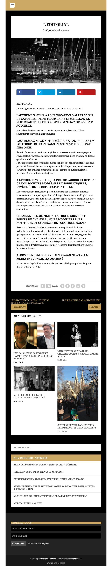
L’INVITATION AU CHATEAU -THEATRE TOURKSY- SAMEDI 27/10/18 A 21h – (77, 354)
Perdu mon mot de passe (38, 543)
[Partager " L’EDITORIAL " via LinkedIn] (48, 286)
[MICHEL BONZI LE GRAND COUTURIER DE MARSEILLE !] (34, 378)
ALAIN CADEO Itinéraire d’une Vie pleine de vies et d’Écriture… (46, 464)
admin (55, 30)
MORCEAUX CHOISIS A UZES (28, 503)
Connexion (18, 543)
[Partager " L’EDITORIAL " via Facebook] (43, 286)
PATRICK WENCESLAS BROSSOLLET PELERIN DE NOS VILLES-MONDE (49, 479)
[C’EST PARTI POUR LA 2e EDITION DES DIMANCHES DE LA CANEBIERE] (77, 393)
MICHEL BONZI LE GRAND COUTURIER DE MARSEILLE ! (29, 396)
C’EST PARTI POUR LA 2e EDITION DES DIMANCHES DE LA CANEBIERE (77, 426)
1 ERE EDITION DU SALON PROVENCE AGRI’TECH (38, 472)
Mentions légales (56, 563)
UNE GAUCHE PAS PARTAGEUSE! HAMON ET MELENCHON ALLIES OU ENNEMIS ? (33, 356)
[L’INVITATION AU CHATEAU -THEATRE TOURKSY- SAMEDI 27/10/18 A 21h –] (77, 334)
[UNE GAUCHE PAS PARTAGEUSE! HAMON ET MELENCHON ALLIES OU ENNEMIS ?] (34, 335)
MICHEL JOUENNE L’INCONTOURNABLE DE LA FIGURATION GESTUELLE (50, 496)
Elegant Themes (48, 559)
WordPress (76, 559)
